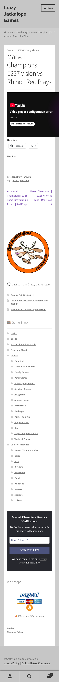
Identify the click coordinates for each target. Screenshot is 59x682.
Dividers (18, 466)
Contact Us (13, 628)
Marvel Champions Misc (26, 450)
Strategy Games (22, 389)
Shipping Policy (15, 631)
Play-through (22, 32)
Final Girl (19, 361)
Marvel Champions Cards (23, 344)
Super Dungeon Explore (26, 433)
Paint (17, 478)
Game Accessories (20, 444)
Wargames (19, 394)
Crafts (14, 333)
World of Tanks (22, 439)
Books (14, 338)
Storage (18, 494)
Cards (17, 455)
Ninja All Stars (21, 422)
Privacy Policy (11, 663)
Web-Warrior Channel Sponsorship (28, 309)
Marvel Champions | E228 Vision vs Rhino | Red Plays (41, 195)
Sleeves (18, 489)
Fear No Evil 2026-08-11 (22, 295)
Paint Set (19, 483)
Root (16, 428)
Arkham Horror (21, 400)
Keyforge (19, 411)
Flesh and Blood (19, 349)
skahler (35, 50)
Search (29, 676)
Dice (16, 461)
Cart (45, 673)
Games (14, 355)
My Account (10, 676)
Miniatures (19, 472)
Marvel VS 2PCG (22, 416)
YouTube (24, 180)
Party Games (20, 377)
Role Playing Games (24, 383)
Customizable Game (24, 366)
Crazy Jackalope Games (15, 14)
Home (10, 32)
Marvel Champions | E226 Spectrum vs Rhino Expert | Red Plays (17, 197)
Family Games (21, 372)
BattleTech (20, 405)
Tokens (18, 500)
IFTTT (16, 180)
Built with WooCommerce (35, 663)
